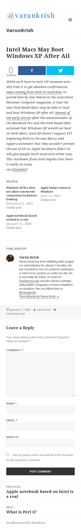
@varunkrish (27, 292)
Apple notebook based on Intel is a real (21, 217)
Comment (14, 350)
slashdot (19, 169)
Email (11, 420)
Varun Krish (44, 310)
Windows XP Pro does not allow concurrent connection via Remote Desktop (21, 193)
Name (11, 403)
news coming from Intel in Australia (33, 92)
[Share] (32, 70)
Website (12, 437)
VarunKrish (19, 30)
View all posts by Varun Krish (37, 296)
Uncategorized (15, 313)
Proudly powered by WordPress (26, 523)
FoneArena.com (29, 281)
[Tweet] (60, 70)
